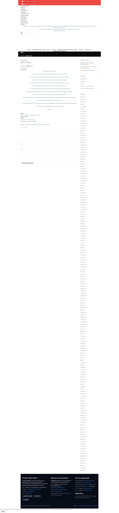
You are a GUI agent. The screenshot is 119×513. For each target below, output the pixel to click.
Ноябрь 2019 (83, 290)
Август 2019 (83, 298)
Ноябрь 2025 (83, 118)
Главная (22, 55)
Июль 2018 (83, 329)
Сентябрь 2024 (83, 152)
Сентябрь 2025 (83, 123)
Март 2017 (83, 365)
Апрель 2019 (83, 307)
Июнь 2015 (83, 400)
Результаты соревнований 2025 (87, 88)
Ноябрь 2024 (83, 147)
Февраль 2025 (83, 140)
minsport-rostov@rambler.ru (60, 489)
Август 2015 (83, 398)
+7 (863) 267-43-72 (60, 487)
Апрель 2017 (83, 362)
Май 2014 (82, 429)
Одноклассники (27, 496)
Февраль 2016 (83, 391)
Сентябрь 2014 (83, 420)
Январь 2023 (83, 199)
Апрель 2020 (83, 278)
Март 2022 (83, 223)
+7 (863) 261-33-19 (88, 488)
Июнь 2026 (83, 101)
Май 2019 (82, 305)
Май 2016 (82, 384)
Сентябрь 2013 (83, 448)
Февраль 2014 (83, 436)
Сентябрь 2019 (83, 295)
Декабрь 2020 (83, 259)
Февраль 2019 (83, 312)
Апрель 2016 (83, 386)
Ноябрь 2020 (83, 262)
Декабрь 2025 (83, 116)
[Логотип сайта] (25, 15)
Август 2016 (83, 377)
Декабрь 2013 (83, 441)
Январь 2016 (83, 393)
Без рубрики (83, 81)
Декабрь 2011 (83, 470)
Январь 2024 (83, 171)
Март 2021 (83, 252)
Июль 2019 (83, 300)
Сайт (22, 156)
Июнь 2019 (83, 302)
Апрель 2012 (83, 468)
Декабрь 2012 (83, 456)
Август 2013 (83, 451)
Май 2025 (82, 133)
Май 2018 (82, 334)
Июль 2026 (83, 99)
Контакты (94, 505)
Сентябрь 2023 (83, 180)
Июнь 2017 (83, 357)
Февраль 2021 (83, 255)
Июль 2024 (83, 156)
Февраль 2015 (83, 410)
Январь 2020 (83, 286)
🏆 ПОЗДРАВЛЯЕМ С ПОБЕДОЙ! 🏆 (87, 70)
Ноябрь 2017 (83, 348)
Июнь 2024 (83, 159)
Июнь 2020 (83, 274)
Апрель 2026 (83, 106)
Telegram (25, 499)
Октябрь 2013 (83, 446)
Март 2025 (83, 137)
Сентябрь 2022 (83, 209)
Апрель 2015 (83, 405)
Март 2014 (83, 434)
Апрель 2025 (83, 135)
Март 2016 (83, 389)
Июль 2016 (83, 379)
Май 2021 (82, 247)
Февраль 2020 (83, 283)
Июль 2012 (83, 460)
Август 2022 (83, 211)
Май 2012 (82, 465)
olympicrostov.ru (28, 493)
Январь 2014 (83, 439)
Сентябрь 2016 (83, 374)
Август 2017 (83, 353)
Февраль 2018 (83, 341)
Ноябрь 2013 (83, 444)
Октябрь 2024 (83, 149)
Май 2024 (82, 161)
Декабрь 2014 (83, 412)
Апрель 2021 (83, 250)
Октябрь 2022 (83, 207)
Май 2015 (82, 403)
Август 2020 (83, 269)
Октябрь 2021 (83, 235)
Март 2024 (83, 166)
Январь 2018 (83, 343)
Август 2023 (83, 183)
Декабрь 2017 (83, 345)
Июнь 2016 (83, 381)
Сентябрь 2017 (83, 350)
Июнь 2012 (83, 463)
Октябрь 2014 (83, 417)
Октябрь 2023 (83, 178)
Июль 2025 (83, 128)
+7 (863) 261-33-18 (87, 482)
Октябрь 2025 (83, 121)
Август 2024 (83, 154)
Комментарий (24, 127)
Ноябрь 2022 (83, 204)
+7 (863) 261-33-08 (31, 489)
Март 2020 (83, 281)
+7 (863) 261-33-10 (85, 486)
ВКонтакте (37, 496)
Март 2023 (83, 195)
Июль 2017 (83, 355)
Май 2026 (82, 104)
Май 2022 (82, 219)
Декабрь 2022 (83, 202)
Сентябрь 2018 (83, 324)
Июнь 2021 (83, 245)
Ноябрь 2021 (83, 233)
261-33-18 (38, 489)
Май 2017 (82, 360)
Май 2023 (82, 190)
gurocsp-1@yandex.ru (30, 491)
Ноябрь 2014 (83, 415)
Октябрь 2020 (83, 264)
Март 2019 (83, 310)
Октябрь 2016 (83, 372)
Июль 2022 (83, 214)
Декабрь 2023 (83, 173)
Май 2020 (82, 276)
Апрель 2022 (83, 221)
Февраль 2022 (83, 226)
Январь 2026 (83, 113)
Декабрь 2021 (83, 231)
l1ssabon (31, 66)
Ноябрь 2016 (83, 369)
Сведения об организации (85, 505)
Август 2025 (83, 125)
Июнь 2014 (83, 427)
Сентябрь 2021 (83, 238)
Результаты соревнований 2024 (87, 86)
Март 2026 (83, 109)
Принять (3, 511)
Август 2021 (83, 240)
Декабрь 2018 (83, 317)
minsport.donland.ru (58, 491)
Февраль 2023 (83, 197)
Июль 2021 (83, 243)
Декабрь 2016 (83, 367)
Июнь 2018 (83, 331)
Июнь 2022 (83, 216)
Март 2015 (83, 408)
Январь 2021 (83, 257)
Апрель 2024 (83, 164)
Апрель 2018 (83, 336)
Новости (82, 83)
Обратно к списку (24, 116)
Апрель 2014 (83, 432)
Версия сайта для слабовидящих (30, 1)
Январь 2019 (83, 314)
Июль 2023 (83, 185)
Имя (22, 144)
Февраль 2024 (83, 168)
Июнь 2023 (83, 188)
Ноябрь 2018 (83, 319)
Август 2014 (83, 422)
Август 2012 (83, 458)
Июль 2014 (83, 424)
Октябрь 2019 (83, 293)
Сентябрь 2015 (83, 396)
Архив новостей (28, 55)
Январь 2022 (83, 228)
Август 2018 (83, 326)
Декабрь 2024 (83, 144)
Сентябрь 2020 (83, 266)
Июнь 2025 (83, 130)
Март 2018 (83, 338)
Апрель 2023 (83, 192)
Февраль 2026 (83, 111)
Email (22, 150)
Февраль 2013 (83, 453)
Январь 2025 (83, 142)
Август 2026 (83, 97)
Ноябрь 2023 (83, 176)
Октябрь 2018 (83, 322)
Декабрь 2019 (83, 288)
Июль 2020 (83, 271)
